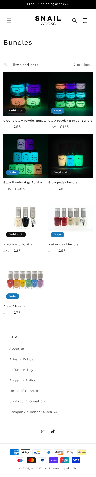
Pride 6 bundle (14, 306)
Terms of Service (23, 391)
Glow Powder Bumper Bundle (70, 120)
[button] (9, 20)
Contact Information (27, 401)
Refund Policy (21, 370)
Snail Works (39, 468)
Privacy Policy (21, 359)
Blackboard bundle (17, 244)
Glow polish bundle (63, 182)
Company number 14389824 (33, 412)
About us (17, 348)
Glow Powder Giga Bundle (22, 182)
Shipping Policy (22, 380)
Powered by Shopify (63, 468)
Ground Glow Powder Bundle (25, 120)
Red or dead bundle (63, 244)
